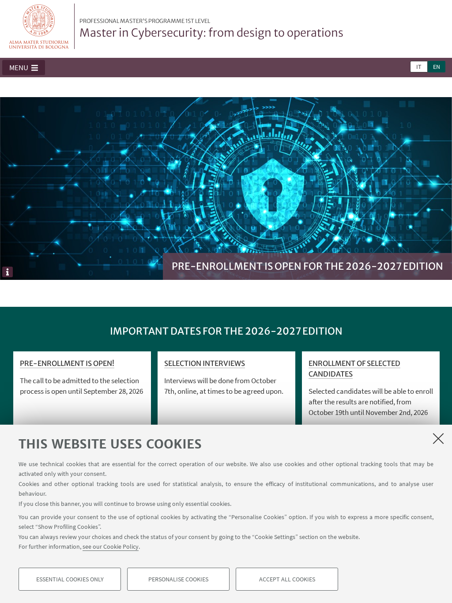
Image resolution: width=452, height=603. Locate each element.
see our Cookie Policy (111, 546)
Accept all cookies (287, 579)
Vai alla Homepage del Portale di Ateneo (39, 26)
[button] (23, 67)
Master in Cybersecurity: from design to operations (211, 29)
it (419, 67)
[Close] (438, 438)
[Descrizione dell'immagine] (7, 272)
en (436, 67)
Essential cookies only (70, 579)
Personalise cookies (178, 579)
